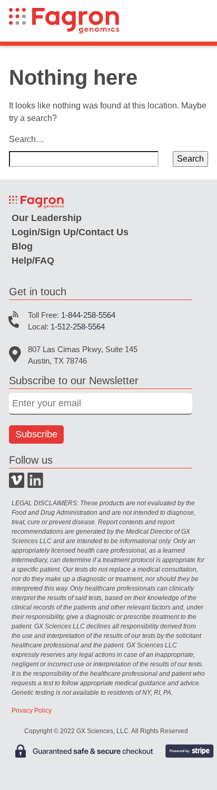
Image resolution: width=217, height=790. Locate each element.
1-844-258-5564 (88, 315)
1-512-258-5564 (78, 326)
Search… (26, 139)
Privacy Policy (32, 710)
